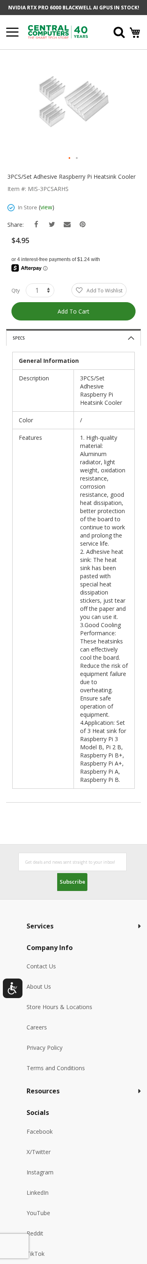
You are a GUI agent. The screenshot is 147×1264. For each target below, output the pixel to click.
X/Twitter (39, 1152)
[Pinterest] (83, 224)
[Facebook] (36, 224)
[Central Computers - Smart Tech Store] (62, 32)
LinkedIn (38, 1192)
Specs (19, 338)
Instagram (40, 1172)
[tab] (73, 337)
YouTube (38, 1213)
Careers (37, 1027)
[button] (70, 158)
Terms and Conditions (56, 1068)
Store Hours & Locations (59, 1007)
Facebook (40, 1131)
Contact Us (41, 966)
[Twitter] (52, 224)
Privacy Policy (44, 1047)
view (46, 207)
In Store (27, 207)
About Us (39, 986)
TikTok (36, 1253)
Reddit (35, 1233)
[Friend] (67, 224)
